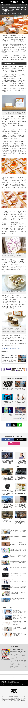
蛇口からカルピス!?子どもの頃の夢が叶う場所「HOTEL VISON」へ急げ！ (9, 357)
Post (14, 425)
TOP (2, 4)
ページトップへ (14, 677)
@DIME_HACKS (21, 439)
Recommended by (16, 418)
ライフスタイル (8, 4)
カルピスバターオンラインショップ (11, 348)
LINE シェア (19, 425)
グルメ (13, 4)
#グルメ (20, 13)
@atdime (8, 439)
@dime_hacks (14, 443)
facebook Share (8, 425)
